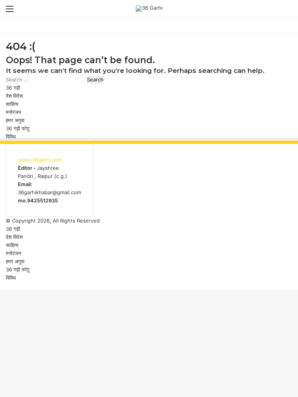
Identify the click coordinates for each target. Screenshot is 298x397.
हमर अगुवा (15, 120)
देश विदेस (14, 96)
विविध (11, 136)
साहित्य (12, 104)
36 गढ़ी (13, 88)
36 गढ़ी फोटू (17, 128)
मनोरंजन (13, 112)
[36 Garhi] (149, 8)
